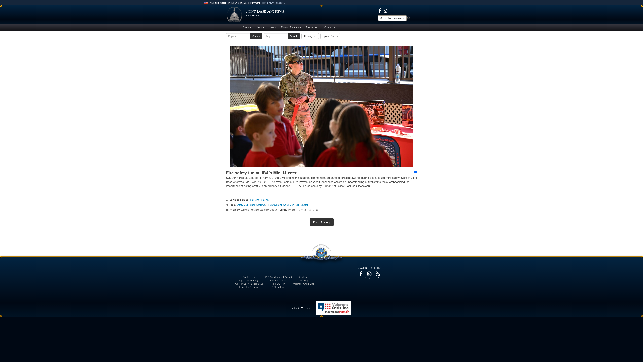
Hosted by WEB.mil (300, 308)
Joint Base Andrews (254, 204)
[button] (274, 3)
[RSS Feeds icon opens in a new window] (377, 274)
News (259, 27)
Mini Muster (302, 204)
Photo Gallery (321, 222)
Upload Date (330, 36)
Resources (311, 27)
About (246, 27)
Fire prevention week (278, 204)
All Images (309, 36)
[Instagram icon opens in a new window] (385, 10)
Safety (239, 204)
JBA (292, 204)
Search (256, 36)
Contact (328, 27)
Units (271, 27)
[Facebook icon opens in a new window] (380, 10)
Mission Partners (290, 27)
